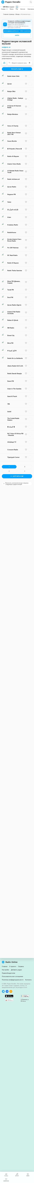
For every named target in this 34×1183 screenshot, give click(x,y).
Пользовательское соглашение (12, 976)
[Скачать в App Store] (9, 996)
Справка (21, 966)
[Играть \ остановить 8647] (30, 84)
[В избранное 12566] (26, 202)
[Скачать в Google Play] (25, 996)
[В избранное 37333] (26, 389)
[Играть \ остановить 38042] (30, 232)
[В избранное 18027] (26, 419)
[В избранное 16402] (26, 107)
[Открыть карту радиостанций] (4, 63)
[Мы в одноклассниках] (10, 991)
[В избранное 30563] (26, 366)
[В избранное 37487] (26, 179)
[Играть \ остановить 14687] (30, 156)
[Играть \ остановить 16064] (30, 141)
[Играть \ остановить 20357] (30, 133)
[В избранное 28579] (26, 255)
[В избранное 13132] (26, 126)
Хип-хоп (22, 9)
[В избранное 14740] (26, 404)
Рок (17, 9)
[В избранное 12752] (26, 297)
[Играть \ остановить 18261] (30, 290)
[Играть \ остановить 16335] (30, 164)
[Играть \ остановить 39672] (30, 434)
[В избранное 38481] (26, 210)
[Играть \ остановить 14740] (30, 404)
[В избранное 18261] (26, 290)
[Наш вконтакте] (7, 991)
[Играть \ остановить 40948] (30, 263)
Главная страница (8, 14)
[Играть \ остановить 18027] (30, 419)
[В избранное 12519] (26, 381)
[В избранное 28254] (26, 76)
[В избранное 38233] (26, 248)
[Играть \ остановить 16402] (30, 107)
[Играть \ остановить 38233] (30, 248)
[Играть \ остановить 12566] (30, 202)
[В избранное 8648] (26, 217)
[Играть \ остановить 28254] (30, 76)
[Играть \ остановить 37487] (30, 179)
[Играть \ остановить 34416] (30, 313)
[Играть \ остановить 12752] (30, 297)
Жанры (17, 14)
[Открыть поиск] (31, 2)
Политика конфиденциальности (12, 980)
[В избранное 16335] (26, 164)
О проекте (12, 966)
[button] (17, 476)
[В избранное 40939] (26, 320)
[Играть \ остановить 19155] (30, 343)
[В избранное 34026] (26, 351)
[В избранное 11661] (26, 450)
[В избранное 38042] (26, 232)
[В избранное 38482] (26, 149)
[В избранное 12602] (26, 412)
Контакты (28, 980)
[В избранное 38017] (26, 374)
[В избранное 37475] (26, 358)
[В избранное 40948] (26, 263)
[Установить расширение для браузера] (9, 1000)
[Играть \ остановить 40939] (30, 320)
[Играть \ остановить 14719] (30, 194)
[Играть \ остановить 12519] (30, 381)
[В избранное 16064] (26, 141)
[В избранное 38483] (26, 427)
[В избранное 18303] (26, 99)
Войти (17, 35)
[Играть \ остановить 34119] (30, 114)
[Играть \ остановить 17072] (30, 282)
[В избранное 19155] (26, 343)
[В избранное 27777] (26, 271)
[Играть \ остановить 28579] (30, 255)
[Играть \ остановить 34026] (30, 351)
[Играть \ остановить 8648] (30, 217)
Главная (4, 966)
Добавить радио (16, 970)
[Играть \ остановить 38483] (30, 427)
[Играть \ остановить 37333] (30, 389)
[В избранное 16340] (26, 396)
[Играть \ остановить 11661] (30, 450)
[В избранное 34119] (26, 114)
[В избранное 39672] (26, 434)
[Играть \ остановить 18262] (30, 172)
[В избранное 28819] (26, 91)
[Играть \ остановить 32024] (30, 240)
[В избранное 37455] (26, 335)
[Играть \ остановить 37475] (30, 358)
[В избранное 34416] (26, 313)
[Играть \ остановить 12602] (30, 412)
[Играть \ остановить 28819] (30, 91)
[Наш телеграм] (3, 991)
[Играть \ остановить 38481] (30, 210)
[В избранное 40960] (26, 305)
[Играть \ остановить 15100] (30, 187)
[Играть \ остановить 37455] (30, 335)
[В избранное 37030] (26, 225)
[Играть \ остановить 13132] (30, 126)
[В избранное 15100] (26, 187)
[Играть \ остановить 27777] (30, 270)
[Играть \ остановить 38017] (30, 373)
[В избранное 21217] (26, 328)
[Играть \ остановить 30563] (30, 366)
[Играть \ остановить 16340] (30, 396)
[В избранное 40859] (26, 442)
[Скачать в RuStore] (25, 1000)
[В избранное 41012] (26, 457)
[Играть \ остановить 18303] (30, 99)
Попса (11, 9)
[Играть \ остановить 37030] (30, 225)
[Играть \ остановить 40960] (30, 305)
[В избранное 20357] (26, 133)
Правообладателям (8, 973)
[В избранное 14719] (26, 194)
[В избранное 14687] (26, 156)
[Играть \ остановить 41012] (30, 457)
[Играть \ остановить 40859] (30, 442)
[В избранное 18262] (26, 172)
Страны (3, 9)
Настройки (5, 970)
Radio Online (11, 962)
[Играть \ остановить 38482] (30, 149)
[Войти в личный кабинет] (17, 7)
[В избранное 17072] (26, 282)
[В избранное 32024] (26, 240)
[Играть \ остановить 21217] (30, 328)
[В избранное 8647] (26, 84)
